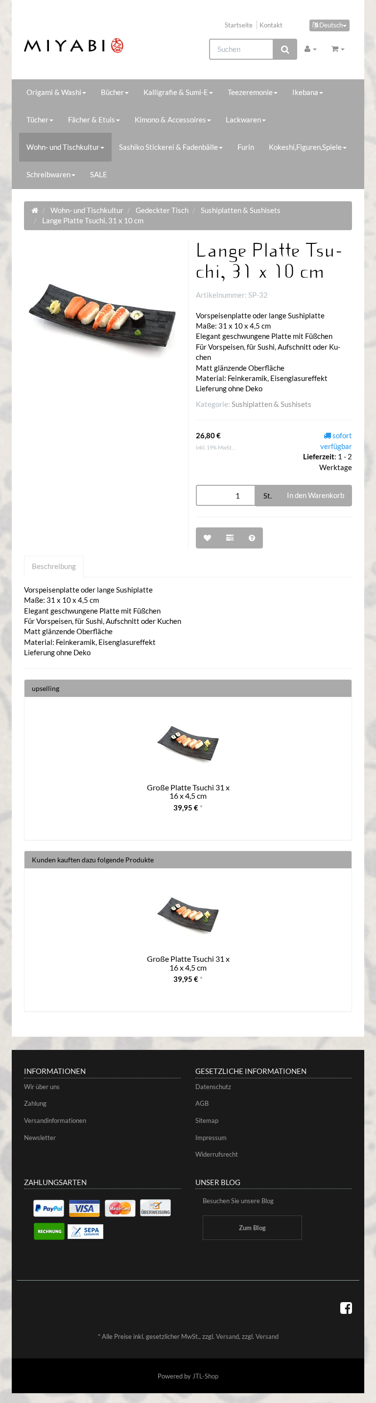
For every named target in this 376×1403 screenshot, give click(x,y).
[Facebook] (346, 1307)
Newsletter (40, 1137)
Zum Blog (252, 1228)
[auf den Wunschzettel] (207, 537)
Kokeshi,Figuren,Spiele (305, 147)
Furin (245, 147)
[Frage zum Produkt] (252, 537)
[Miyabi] (73, 45)
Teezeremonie (250, 92)
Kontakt (270, 25)
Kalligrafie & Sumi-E (175, 92)
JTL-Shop (205, 1376)
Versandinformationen (55, 1120)
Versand (227, 1336)
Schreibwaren (48, 174)
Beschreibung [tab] (54, 566)
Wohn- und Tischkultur (62, 147)
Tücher (37, 119)
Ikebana (305, 92)
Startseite (239, 25)
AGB (202, 1103)
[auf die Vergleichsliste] (229, 537)
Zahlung (35, 1103)
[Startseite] (34, 210)
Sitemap (206, 1120)
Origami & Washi (53, 92)
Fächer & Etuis (91, 119)
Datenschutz (213, 1087)
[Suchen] (285, 49)
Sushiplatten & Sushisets (271, 404)
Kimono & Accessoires (170, 119)
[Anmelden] (310, 49)
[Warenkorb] (338, 49)
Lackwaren (243, 119)
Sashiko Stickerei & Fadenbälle (168, 147)
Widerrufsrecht (216, 1154)
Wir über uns (42, 1087)
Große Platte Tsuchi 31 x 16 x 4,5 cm (188, 792)
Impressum (211, 1137)
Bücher (112, 92)
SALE (98, 174)
